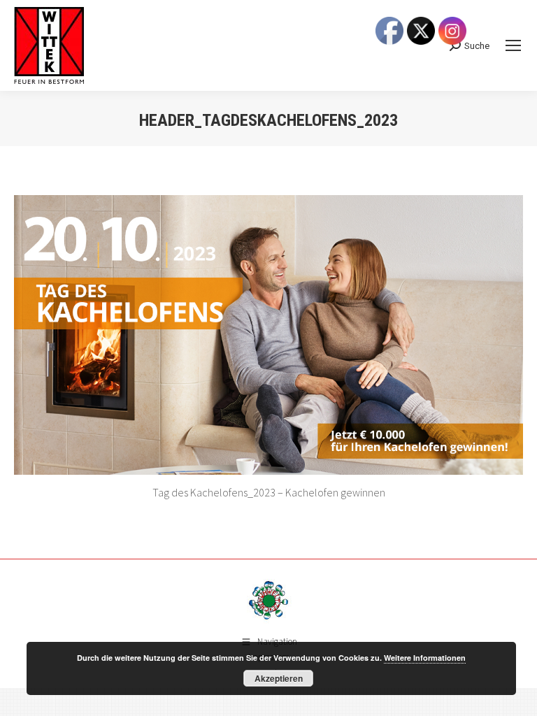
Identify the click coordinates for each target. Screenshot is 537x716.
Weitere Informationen (425, 657)
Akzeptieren (279, 678)
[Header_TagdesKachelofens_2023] (268, 335)
